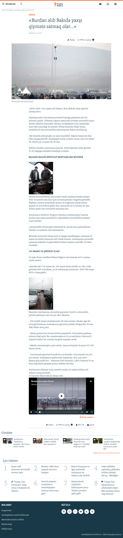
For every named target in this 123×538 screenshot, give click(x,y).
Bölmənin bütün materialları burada (107, 453)
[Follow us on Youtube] (81, 511)
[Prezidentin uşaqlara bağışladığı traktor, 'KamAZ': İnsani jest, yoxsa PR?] (97, 440)
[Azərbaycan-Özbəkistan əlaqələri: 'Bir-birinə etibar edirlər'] (7, 440)
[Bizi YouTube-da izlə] (100, 4)
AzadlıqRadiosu (43, 385)
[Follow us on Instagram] (69, 511)
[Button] (71, 40)
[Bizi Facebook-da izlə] (115, 4)
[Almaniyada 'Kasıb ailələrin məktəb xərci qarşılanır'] (37, 440)
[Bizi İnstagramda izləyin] (108, 4)
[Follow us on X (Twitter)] (75, 511)
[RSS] (86, 511)
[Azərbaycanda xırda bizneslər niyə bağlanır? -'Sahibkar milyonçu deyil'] (67, 440)
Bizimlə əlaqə (6, 524)
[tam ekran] (91, 412)
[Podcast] (92, 511)
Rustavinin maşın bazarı (42, 381)
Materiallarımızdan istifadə (12, 520)
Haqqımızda (6, 511)
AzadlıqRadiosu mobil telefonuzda (15, 515)
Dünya (32, 15)
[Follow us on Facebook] (64, 511)
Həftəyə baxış (6, 529)
